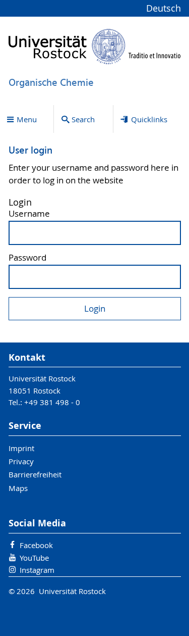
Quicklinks (149, 119)
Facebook (36, 545)
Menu (27, 119)
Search (83, 119)
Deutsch (163, 8)
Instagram (37, 570)
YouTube (34, 558)
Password (27, 258)
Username (29, 214)
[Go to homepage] (95, 46)
